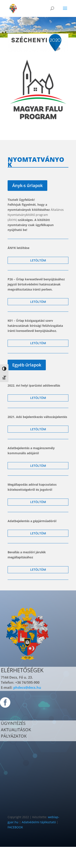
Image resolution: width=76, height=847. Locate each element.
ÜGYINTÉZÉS (13, 723)
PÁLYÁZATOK (14, 736)
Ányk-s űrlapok (27, 185)
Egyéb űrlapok (26, 365)
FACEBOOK (15, 827)
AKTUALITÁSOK (16, 729)
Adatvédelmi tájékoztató (39, 822)
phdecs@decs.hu (27, 687)
